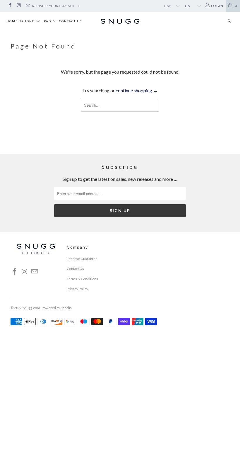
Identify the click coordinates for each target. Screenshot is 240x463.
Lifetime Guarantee (82, 258)
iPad (47, 21)
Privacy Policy (77, 289)
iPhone (28, 21)
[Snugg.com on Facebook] (9, 6)
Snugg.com (31, 308)
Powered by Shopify (57, 308)
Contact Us (70, 21)
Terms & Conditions (82, 279)
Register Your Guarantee (56, 6)
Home (12, 21)
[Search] (229, 21)
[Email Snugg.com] (27, 6)
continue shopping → (137, 90)
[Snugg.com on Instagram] (18, 6)
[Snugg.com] (120, 21)
